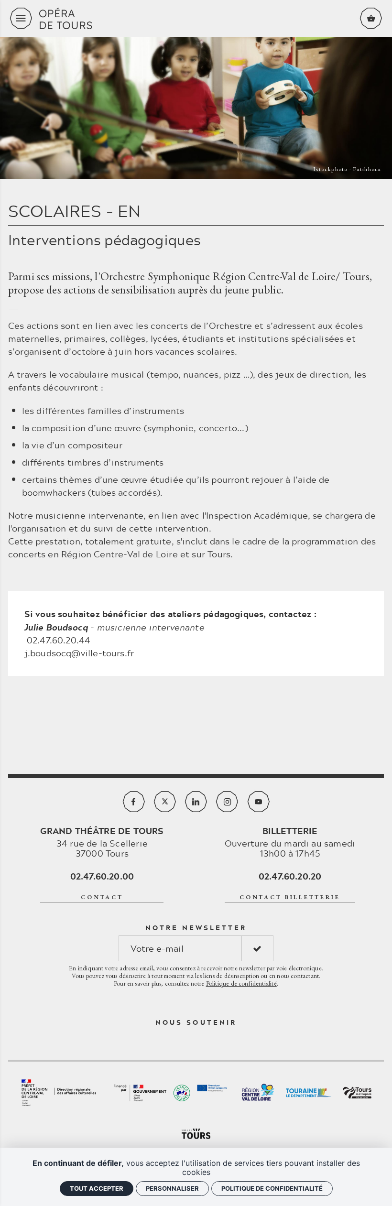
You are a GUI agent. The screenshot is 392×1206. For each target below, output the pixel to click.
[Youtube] (259, 802)
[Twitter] (165, 802)
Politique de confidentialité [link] (272, 1188)
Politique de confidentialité (241, 983)
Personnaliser (172, 1188)
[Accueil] (196, 18)
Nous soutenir (196, 1022)
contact (102, 897)
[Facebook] (134, 802)
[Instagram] (227, 802)
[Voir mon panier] (371, 18)
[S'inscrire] (257, 948)
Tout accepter (96, 1188)
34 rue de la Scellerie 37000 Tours (101, 842)
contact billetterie (290, 897)
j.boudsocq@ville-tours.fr (79, 653)
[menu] (21, 18)
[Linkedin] (196, 802)
